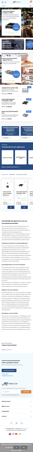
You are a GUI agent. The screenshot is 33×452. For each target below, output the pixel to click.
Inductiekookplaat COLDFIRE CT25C (21, 192)
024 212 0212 (5, 374)
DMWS (22, 428)
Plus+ (26, 428)
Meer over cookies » (17, 450)
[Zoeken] (30, 6)
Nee (24, 447)
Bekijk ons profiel (6, 349)
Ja (16, 447)
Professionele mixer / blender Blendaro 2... (7, 193)
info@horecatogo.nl (7, 376)
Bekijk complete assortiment (10, 167)
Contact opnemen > (9, 370)
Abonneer (26, 392)
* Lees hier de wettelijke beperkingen (10, 395)
